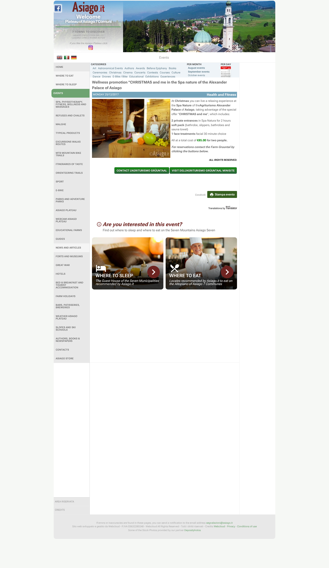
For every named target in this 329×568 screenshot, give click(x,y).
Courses (165, 72)
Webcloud (219, 526)
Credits (60, 509)
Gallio (99, 35)
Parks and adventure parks (70, 200)
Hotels (60, 273)
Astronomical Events (110, 68)
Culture (176, 72)
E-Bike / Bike (120, 76)
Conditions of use (247, 526)
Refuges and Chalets (70, 115)
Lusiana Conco (81, 38)
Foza (92, 35)
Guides (60, 239)
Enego (85, 35)
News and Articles (68, 247)
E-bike (60, 190)
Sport (60, 181)
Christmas (115, 72)
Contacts (62, 349)
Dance (96, 76)
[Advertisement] (72, 430)
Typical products (68, 133)
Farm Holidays (65, 296)
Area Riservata (64, 501)
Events (58, 93)
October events (196, 75)
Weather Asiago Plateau (66, 317)
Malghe (61, 124)
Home (59, 67)
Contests (152, 72)
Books (172, 68)
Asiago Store (65, 358)
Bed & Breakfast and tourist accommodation (69, 285)
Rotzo (101, 38)
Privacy (231, 526)
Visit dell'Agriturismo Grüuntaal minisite (203, 170)
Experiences (167, 76)
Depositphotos (192, 530)
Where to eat (65, 75)
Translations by (216, 208)
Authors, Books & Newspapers (68, 340)
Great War (63, 265)
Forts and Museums (69, 256)
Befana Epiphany (157, 68)
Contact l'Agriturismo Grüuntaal (142, 170)
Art (94, 68)
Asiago (77, 35)
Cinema (128, 72)
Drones (106, 76)
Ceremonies (100, 72)
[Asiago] (88, 8)
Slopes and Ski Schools (66, 328)
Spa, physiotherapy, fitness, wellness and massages (71, 104)
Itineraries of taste (69, 164)
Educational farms (69, 230)
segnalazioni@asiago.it (219, 522)
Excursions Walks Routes (68, 143)
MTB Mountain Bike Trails (68, 154)
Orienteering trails (69, 172)
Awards (140, 68)
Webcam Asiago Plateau (66, 220)
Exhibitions (152, 76)
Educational (136, 76)
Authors (129, 68)
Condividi (200, 194)
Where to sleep (66, 84)
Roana (93, 38)
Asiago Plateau (66, 210)
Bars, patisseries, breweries (68, 306)
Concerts (139, 72)
